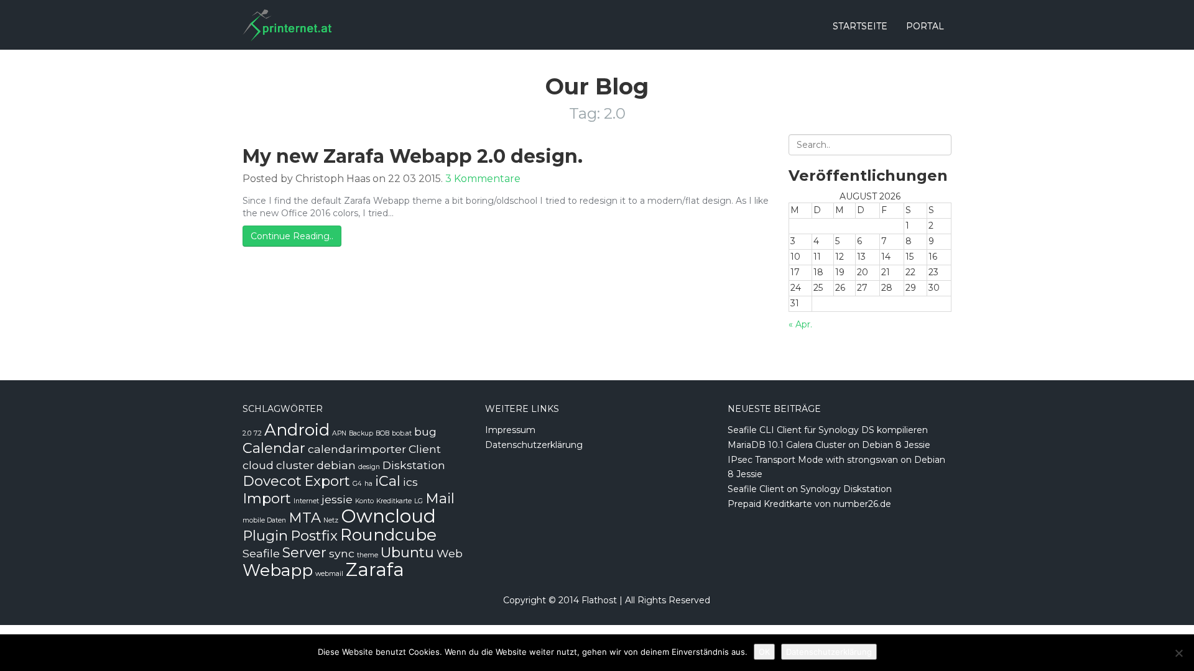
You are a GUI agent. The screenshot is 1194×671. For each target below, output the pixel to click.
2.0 (247, 433)
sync (341, 553)
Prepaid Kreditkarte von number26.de (809, 503)
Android (297, 430)
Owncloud (388, 516)
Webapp (278, 570)
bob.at (402, 433)
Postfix (314, 535)
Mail (440, 498)
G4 (357, 484)
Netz (330, 520)
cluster (295, 465)
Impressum (510, 430)
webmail (329, 574)
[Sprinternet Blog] (287, 15)
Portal (925, 26)
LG (418, 501)
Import (267, 498)
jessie (337, 499)
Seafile (261, 553)
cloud (258, 465)
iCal (387, 481)
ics (410, 481)
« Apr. (800, 324)
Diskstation (413, 465)
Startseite (860, 26)
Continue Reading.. (292, 236)
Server (304, 552)
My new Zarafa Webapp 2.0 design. (413, 156)
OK (764, 652)
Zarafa (375, 569)
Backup (361, 433)
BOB (382, 433)
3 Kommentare (483, 179)
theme (367, 555)
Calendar (274, 448)
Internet (306, 501)
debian (336, 465)
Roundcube (388, 535)
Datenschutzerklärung (534, 444)
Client (425, 448)
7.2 (258, 433)
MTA (305, 517)
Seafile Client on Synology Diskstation (810, 489)
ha (368, 484)
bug (425, 431)
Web (450, 553)
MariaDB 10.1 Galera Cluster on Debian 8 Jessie (829, 444)
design (369, 467)
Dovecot (272, 481)
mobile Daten (264, 520)
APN (339, 433)
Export (327, 481)
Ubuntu (407, 552)
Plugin (265, 535)
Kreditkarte (394, 501)
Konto (364, 501)
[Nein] (1178, 653)
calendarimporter (357, 448)
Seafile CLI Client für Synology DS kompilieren (828, 430)
